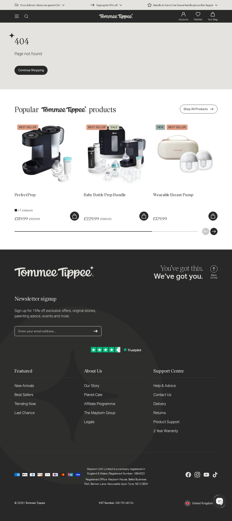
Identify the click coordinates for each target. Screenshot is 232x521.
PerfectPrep (23, 124)
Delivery (159, 404)
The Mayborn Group (99, 413)
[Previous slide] (205, 231)
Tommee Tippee (35, 502)
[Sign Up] (96, 331)
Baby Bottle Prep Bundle (101, 124)
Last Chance (24, 413)
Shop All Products (196, 109)
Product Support (166, 422)
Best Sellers (23, 395)
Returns (159, 413)
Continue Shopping (31, 70)
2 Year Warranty (165, 431)
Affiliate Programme (99, 404)
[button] (16, 16)
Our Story (91, 386)
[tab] (19, 180)
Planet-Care (93, 395)
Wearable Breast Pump (169, 124)
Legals (89, 422)
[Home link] (116, 16)
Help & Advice (164, 386)
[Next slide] (214, 231)
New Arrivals (24, 386)
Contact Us (162, 395)
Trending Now (25, 404)
